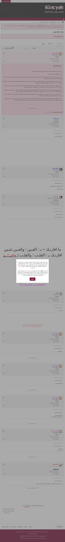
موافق (32, 279)
